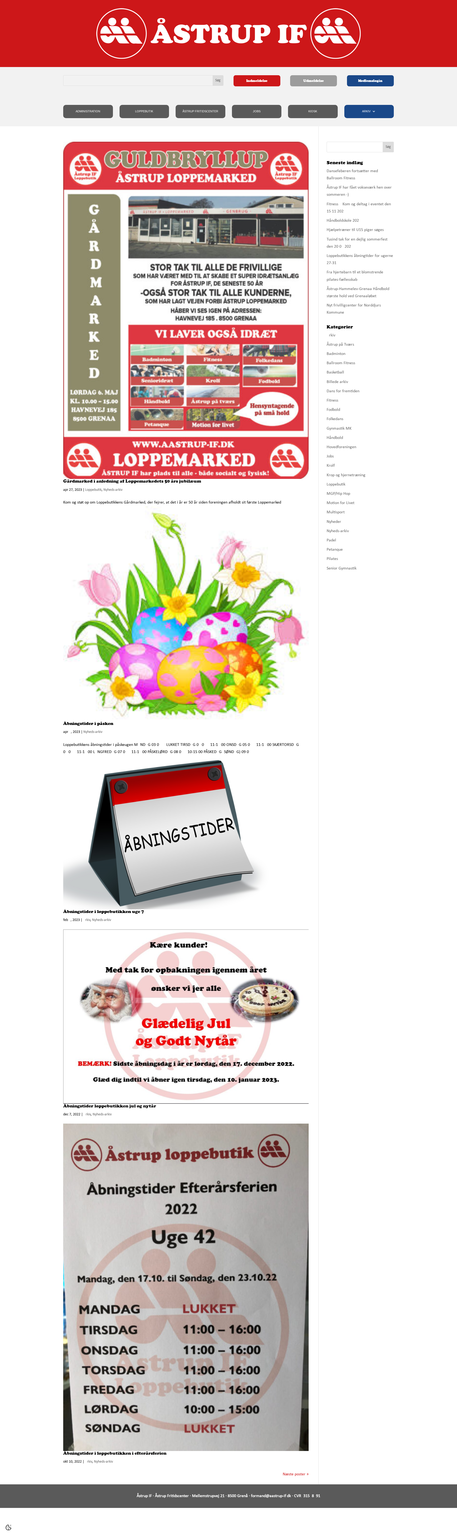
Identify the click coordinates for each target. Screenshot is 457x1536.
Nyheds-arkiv (112, 490)
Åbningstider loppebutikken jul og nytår (109, 1105)
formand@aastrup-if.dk (271, 1496)
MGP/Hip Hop (338, 494)
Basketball (335, 372)
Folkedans (335, 419)
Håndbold (335, 438)
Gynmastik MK (339, 428)
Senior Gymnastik (342, 568)
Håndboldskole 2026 (344, 221)
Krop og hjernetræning (346, 475)
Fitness (332, 400)
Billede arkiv (337, 382)
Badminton (336, 354)
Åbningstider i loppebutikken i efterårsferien (114, 1453)
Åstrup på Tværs (340, 344)
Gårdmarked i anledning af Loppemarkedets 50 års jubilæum (132, 481)
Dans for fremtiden (343, 391)
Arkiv (366, 111)
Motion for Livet (340, 503)
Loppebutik (144, 111)
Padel (331, 540)
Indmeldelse (256, 81)
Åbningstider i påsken (88, 723)
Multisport (336, 512)
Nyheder (334, 522)
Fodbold (333, 410)
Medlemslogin (370, 81)
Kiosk (312, 111)
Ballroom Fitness (341, 363)
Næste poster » (296, 1474)
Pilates (332, 559)
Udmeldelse (313, 81)
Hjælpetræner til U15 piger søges (355, 230)
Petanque (335, 549)
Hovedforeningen (341, 447)
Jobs (257, 111)
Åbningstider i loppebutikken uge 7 (103, 911)
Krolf (331, 466)
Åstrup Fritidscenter (200, 111)
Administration (88, 111)
